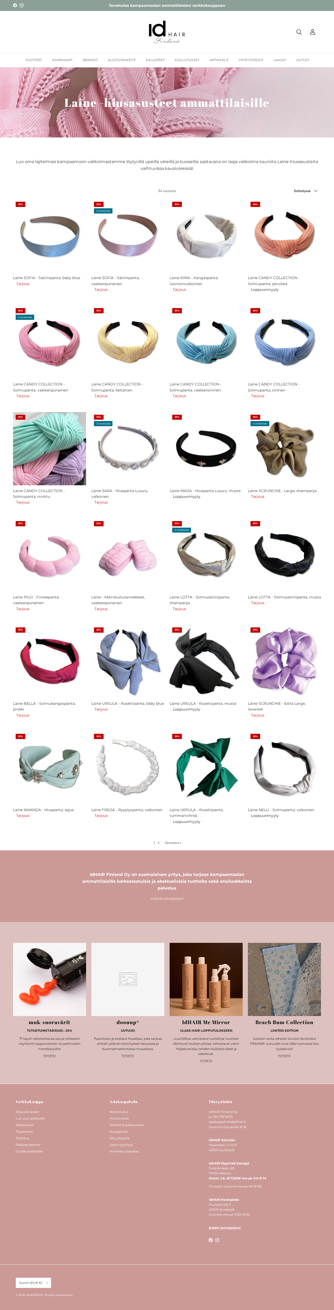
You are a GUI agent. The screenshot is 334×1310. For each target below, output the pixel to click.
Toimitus (22, 1138)
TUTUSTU (49, 1055)
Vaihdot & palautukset (127, 1125)
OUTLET (302, 60)
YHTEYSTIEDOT (251, 60)
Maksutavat (25, 1125)
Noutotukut (119, 1112)
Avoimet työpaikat (124, 1151)
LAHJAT (279, 60)
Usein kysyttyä (121, 1145)
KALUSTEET (155, 60)
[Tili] (311, 32)
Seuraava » (173, 843)
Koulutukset (119, 1118)
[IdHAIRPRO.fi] (167, 32)
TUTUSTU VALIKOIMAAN (167, 898)
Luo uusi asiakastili (30, 1118)
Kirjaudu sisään (27, 1112)
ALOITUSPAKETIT (122, 60)
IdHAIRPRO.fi (34, 1295)
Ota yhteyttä (119, 1138)
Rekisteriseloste (28, 1145)
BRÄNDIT (90, 60)
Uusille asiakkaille (29, 1151)
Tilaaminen (24, 1132)
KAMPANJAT (62, 60)
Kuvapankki (119, 1132)
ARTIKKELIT (219, 60)
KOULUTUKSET (187, 60)
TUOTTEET (33, 60)
